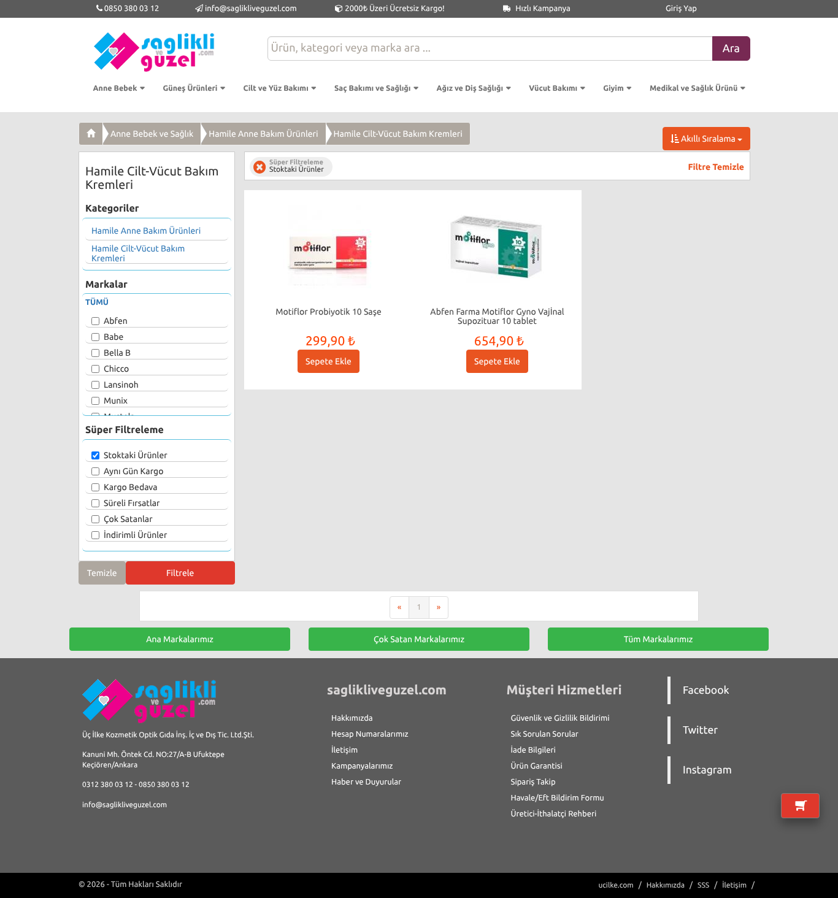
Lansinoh (121, 385)
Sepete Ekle (329, 361)
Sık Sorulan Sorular (545, 734)
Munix (116, 400)
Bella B (117, 353)
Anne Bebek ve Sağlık (151, 134)
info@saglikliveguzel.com (251, 8)
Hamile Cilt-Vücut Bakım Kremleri (398, 134)
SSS (703, 885)
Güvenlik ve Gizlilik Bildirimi (560, 718)
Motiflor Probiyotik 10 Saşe (328, 312)
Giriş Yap (681, 8)
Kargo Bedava (131, 487)
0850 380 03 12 (131, 8)
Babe (113, 337)
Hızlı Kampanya (542, 8)
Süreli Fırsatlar (132, 503)
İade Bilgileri (533, 750)
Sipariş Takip (533, 782)
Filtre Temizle (716, 167)
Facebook (706, 690)
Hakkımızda (352, 718)
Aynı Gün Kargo (133, 471)
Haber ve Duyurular (366, 782)
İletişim (344, 750)
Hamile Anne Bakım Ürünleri (263, 134)
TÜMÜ (97, 302)
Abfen (116, 321)
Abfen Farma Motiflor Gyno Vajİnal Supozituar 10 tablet (497, 316)
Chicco (116, 369)
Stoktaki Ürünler (135, 455)
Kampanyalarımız (362, 766)
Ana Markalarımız (179, 639)
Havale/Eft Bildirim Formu (557, 798)
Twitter (700, 730)
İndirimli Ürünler (135, 535)
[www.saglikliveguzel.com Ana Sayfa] (91, 133)
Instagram (707, 770)
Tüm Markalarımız (658, 639)
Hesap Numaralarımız (370, 734)
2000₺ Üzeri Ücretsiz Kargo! (393, 8)
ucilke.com (615, 885)
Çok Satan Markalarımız (419, 639)
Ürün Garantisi (537, 766)
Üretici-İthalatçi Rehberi (554, 814)
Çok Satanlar (128, 519)
